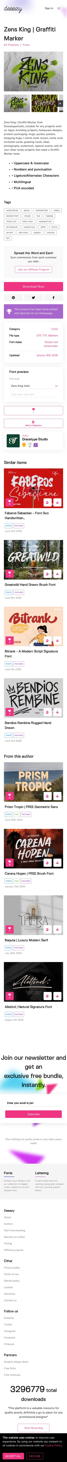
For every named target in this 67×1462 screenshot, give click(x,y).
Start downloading (14, 1230)
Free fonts (10, 1368)
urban (57, 210)
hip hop (9, 233)
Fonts (26, 45)
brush (27, 210)
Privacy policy (12, 1268)
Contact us (10, 1300)
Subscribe (33, 1114)
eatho (55, 227)
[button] (58, 8)
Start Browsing (33, 1428)
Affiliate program (13, 1250)
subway (37, 233)
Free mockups (12, 1375)
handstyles (29, 227)
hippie (43, 227)
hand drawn (12, 210)
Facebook (9, 1338)
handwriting (41, 210)
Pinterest (9, 1344)
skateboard (12, 227)
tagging (49, 216)
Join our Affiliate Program (33, 269)
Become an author (14, 1237)
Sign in (49, 8)
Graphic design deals (16, 1362)
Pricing (8, 1243)
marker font (12, 216)
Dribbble (9, 1318)
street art (11, 222)
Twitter (8, 1324)
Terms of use (11, 1274)
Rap (8, 238)
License (8, 1287)
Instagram (10, 1331)
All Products (12, 45)
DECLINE (34, 1456)
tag (38, 216)
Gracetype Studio (35, 439)
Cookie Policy (53, 1445)
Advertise (9, 1294)
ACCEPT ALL (13, 1456)
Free (16, 814)
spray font (27, 222)
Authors (8, 1224)
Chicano (51, 233)
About (7, 1217)
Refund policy (12, 1281)
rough (27, 216)
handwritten (45, 222)
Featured (18, 526)
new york (23, 233)
